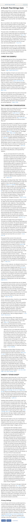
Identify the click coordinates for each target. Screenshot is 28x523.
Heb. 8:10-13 (4, 280)
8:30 (14, 184)
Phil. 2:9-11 (15, 70)
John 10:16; (7, 390)
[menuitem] (2, 1)
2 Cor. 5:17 (23, 267)
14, (17, 390)
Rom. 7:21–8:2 (9, 296)
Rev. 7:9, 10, (13, 390)
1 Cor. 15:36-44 (11, 347)
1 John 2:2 (14, 398)
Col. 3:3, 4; (21, 370)
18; (12, 184)
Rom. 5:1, (9, 184)
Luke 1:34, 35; (16, 80)
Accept (3, 520)
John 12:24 (3, 90)
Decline (9, 520)
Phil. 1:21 (6, 322)
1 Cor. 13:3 (18, 43)
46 (3, 391)
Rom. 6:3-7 (9, 177)
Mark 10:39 (15, 102)
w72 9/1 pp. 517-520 (10, 4)
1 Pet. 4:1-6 (7, 261)
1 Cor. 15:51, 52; (7, 371)
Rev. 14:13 (13, 371)
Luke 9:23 (22, 244)
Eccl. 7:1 (23, 35)
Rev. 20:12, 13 (6, 411)
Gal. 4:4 (22, 80)
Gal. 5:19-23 (23, 197)
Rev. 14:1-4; (20, 117)
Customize (15, 520)
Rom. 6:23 (12, 133)
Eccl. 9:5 (23, 145)
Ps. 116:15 (18, 485)
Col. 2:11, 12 (22, 217)
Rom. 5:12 (9, 131)
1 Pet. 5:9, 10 (7, 315)
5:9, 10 (24, 117)
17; (18, 390)
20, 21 (4, 354)
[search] (26, 2)
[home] (2, 1)
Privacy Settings (21, 517)
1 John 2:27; (15, 113)
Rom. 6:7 (6, 137)
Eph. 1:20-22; (9, 70)
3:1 (19, 113)
